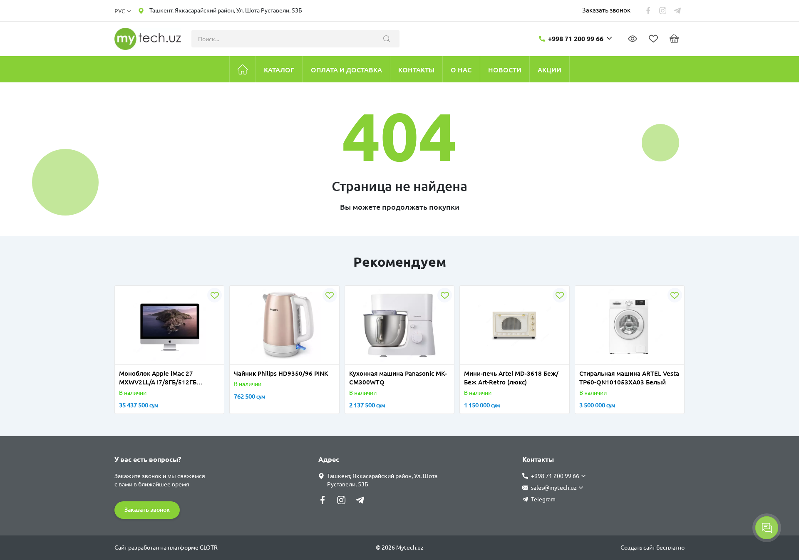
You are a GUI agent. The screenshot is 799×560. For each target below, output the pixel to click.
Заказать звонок (606, 10)
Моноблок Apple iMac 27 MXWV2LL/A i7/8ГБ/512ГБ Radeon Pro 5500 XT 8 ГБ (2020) (166, 378)
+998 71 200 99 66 (575, 38)
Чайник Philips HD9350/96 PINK (281, 373)
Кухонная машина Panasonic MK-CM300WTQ (398, 378)
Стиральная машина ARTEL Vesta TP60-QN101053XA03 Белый (629, 378)
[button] (128, 359)
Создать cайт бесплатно (652, 547)
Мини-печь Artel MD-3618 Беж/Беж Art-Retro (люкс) (511, 378)
